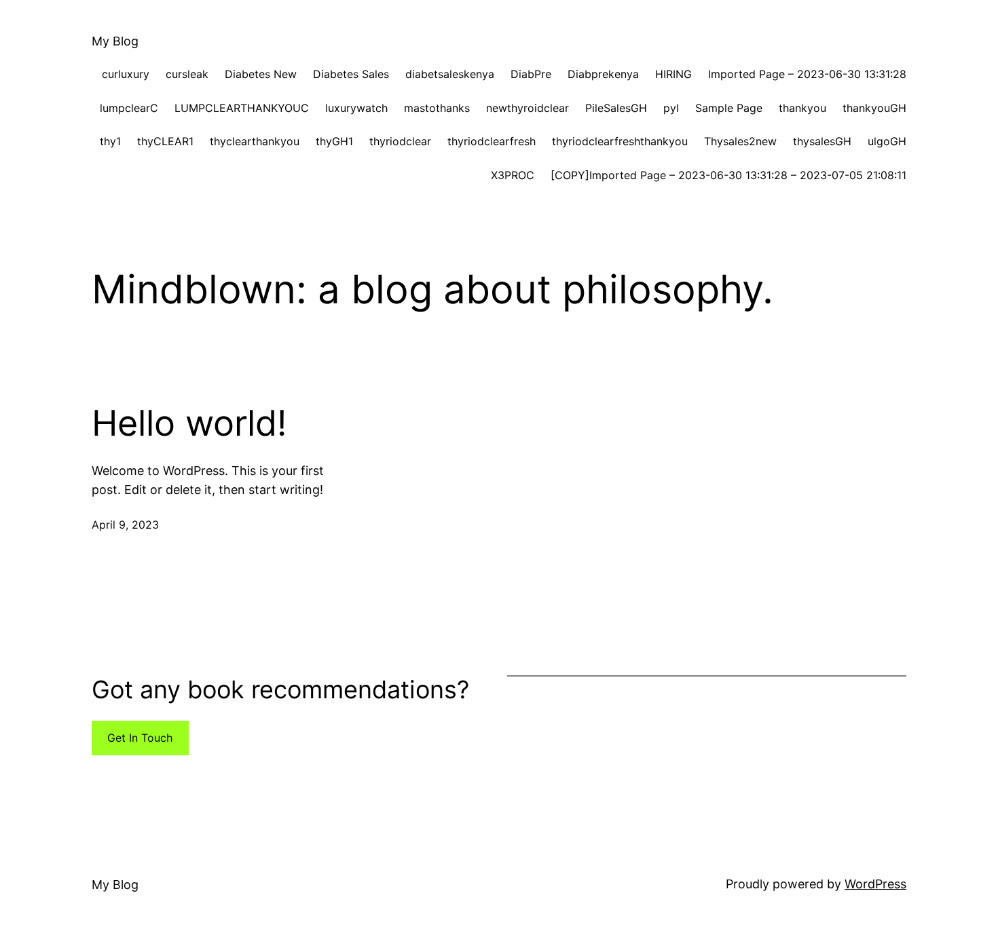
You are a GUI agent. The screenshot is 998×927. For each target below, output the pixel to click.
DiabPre (531, 74)
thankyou (802, 108)
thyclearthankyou (254, 141)
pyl (671, 108)
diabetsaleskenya (449, 74)
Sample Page (728, 108)
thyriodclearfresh (491, 141)
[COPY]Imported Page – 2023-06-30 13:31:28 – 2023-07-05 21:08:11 (728, 175)
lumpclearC (129, 108)
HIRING (673, 74)
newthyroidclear (527, 108)
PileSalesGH (616, 108)
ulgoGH (887, 141)
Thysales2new (740, 141)
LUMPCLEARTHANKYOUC (241, 108)
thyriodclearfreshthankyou (620, 141)
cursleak (187, 74)
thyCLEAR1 (165, 141)
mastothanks (437, 108)
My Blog (115, 41)
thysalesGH (822, 141)
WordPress (875, 884)
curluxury (125, 74)
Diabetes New (261, 74)
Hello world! (189, 423)
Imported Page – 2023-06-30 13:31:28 (807, 74)
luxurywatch (356, 108)
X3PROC (512, 175)
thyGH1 (334, 141)
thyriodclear (400, 141)
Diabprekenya (603, 74)
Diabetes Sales (351, 74)
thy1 (110, 141)
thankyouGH (874, 108)
